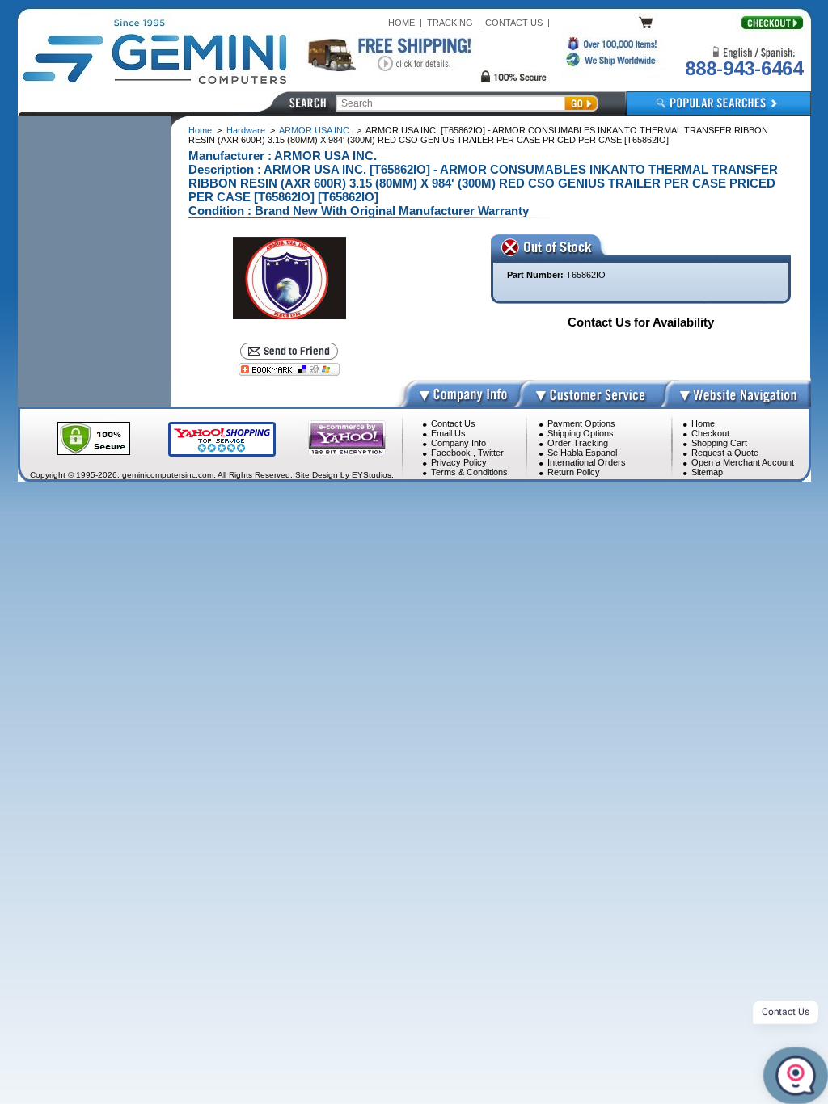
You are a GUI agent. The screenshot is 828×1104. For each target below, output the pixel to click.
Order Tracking (577, 443)
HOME (401, 22)
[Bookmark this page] (289, 369)
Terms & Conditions (469, 472)
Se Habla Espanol (582, 452)
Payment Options (581, 423)
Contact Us (453, 423)
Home (200, 130)
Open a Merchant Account (742, 462)
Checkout (710, 433)
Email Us (448, 433)
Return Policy (573, 472)
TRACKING (450, 22)
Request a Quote (724, 452)
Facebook (451, 452)
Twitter (491, 452)
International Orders (586, 462)
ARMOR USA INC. (315, 130)
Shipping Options (580, 433)
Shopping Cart (719, 443)
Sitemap (707, 472)
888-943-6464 (744, 68)
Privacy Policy (459, 462)
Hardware (245, 130)
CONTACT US (514, 22)
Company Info (458, 443)
